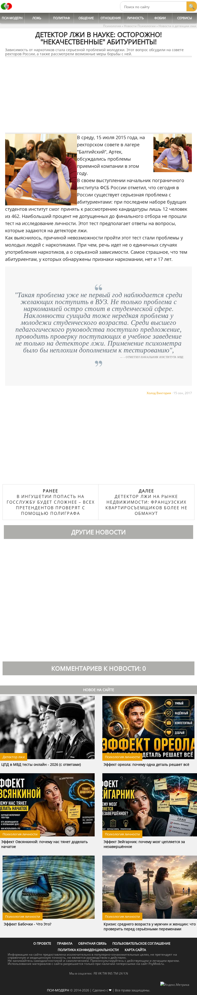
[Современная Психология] (6, 11)
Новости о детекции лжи (177, 26)
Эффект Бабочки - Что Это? (27, 924)
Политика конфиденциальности (88, 949)
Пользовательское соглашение (141, 943)
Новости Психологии (140, 26)
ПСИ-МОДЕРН (58, 990)
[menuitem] (12, 18)
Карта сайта (135, 949)
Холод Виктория (159, 393)
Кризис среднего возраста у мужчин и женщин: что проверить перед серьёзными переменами (150, 926)
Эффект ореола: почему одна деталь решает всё (146, 764)
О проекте (42, 943)
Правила (64, 943)
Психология (112, 26)
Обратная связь (92, 943)
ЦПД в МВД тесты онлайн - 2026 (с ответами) (41, 764)
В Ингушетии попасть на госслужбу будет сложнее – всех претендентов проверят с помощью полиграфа (51, 502)
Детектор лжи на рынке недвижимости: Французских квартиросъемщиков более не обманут (146, 502)
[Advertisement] (98, 95)
